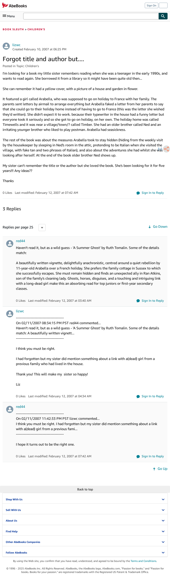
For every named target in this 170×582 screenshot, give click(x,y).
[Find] (163, 16)
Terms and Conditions (143, 561)
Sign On (151, 5)
